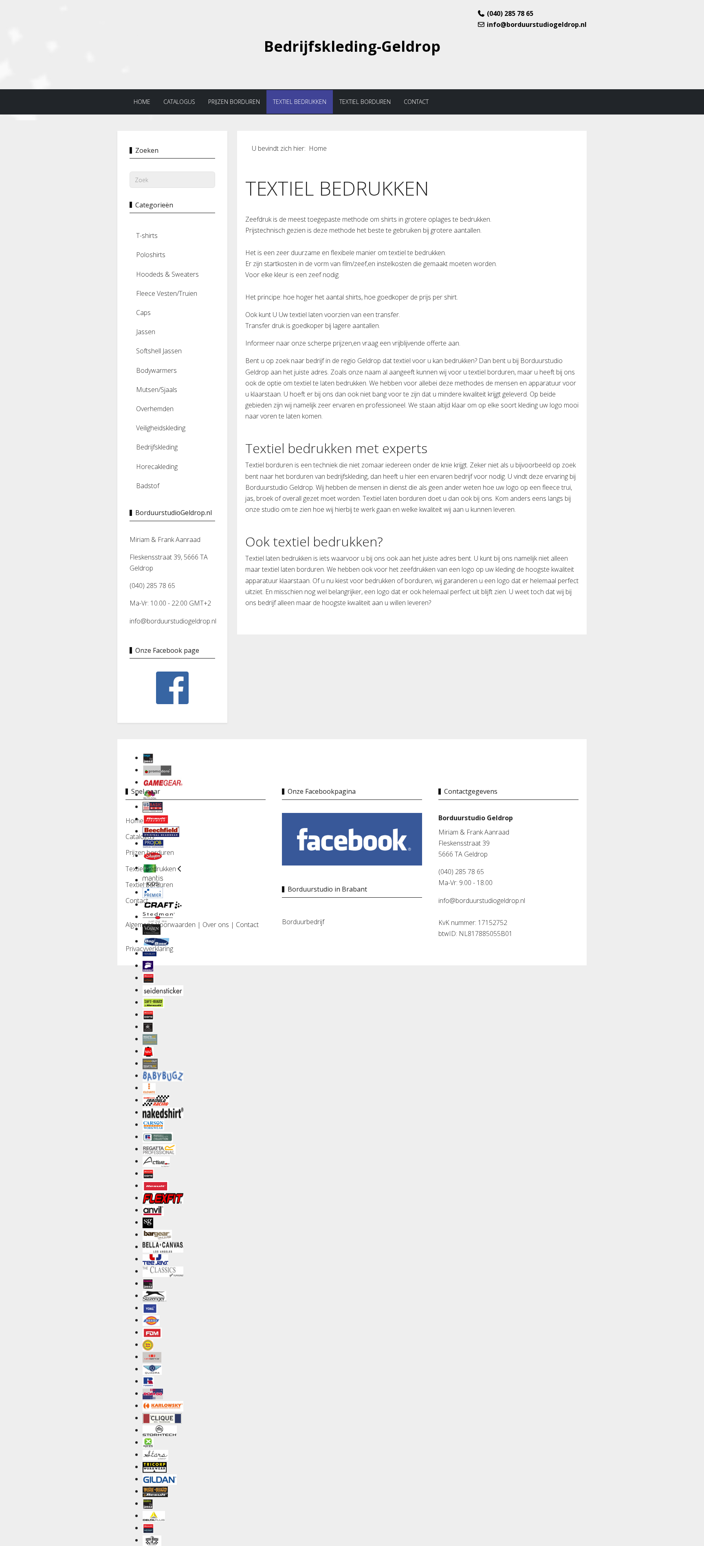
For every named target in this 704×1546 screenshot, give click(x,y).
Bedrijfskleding (157, 447)
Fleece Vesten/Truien (166, 293)
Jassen (145, 331)
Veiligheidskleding (160, 427)
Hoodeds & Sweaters (167, 274)
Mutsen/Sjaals (156, 389)
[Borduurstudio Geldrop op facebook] (352, 838)
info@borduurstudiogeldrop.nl (537, 24)
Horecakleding (157, 466)
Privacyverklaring (149, 948)
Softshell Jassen (159, 350)
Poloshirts (150, 254)
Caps (143, 312)
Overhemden (155, 408)
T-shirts (147, 235)
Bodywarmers (156, 370)
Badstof (147, 485)
